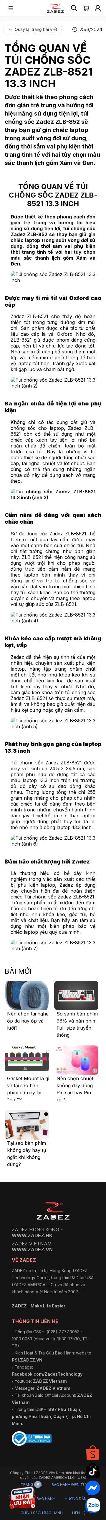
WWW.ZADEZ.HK (32, 1235)
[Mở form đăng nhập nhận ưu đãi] (22, 1498)
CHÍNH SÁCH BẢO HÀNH (42, 1513)
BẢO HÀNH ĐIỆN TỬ (69, 1484)
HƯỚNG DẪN (76, 1498)
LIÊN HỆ (78, 1513)
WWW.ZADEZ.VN (32, 1249)
